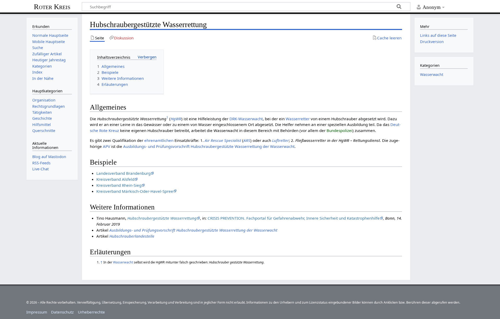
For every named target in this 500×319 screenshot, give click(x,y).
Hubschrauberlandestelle (131, 236)
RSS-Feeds (41, 162)
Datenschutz (62, 312)
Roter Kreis (52, 7)
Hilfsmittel (41, 124)
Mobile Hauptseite (48, 41)
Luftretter (280, 140)
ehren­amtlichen (158, 140)
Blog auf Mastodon (49, 156)
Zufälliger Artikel (47, 53)
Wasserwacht (123, 262)
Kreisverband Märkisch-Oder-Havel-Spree (134, 191)
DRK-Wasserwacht (246, 118)
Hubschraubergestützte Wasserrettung (162, 218)
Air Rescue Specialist (223, 140)
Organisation (43, 100)
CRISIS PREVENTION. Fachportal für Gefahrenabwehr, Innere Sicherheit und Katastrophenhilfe (294, 218)
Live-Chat (40, 168)
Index (37, 72)
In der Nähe (42, 78)
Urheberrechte (91, 312)
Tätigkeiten (42, 112)
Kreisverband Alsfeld (115, 179)
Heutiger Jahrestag (49, 59)
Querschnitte (43, 130)
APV (106, 146)
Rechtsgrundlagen (48, 106)
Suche (37, 47)
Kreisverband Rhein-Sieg (118, 185)
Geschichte (42, 118)
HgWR (176, 118)
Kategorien (42, 66)
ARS (246, 140)
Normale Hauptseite (50, 35)
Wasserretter (298, 118)
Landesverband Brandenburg (123, 173)
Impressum (36, 312)
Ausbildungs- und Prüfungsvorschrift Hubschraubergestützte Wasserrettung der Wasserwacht (209, 146)
